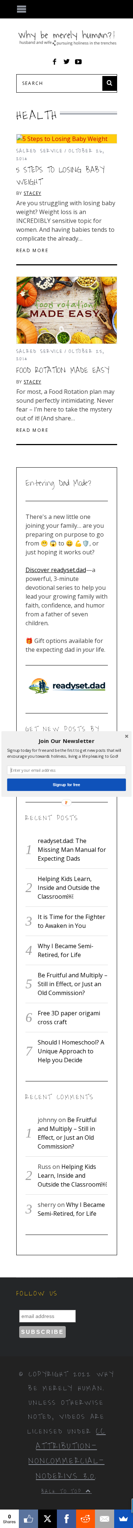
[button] (66, 741)
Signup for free (66, 784)
